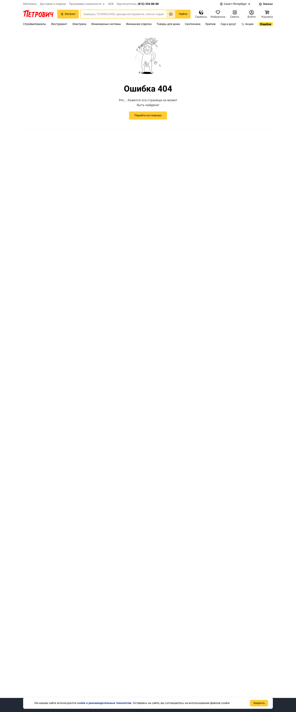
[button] (87, 4)
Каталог (70, 14)
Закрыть (259, 703)
